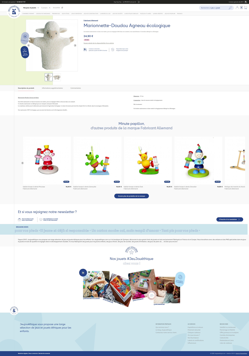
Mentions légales (23, 353)
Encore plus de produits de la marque (131, 196)
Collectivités (224, 338)
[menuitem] (49, 77)
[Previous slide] (28, 45)
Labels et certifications (196, 340)
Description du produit (26, 88)
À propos (44, 8)
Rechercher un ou (210, 7)
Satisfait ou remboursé (228, 327)
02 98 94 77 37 (21, 2)
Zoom (28, 21)
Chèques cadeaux (194, 332)
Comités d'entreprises (227, 335)
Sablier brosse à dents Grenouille (84, 187)
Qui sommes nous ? (162, 327)
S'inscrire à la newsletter (228, 219)
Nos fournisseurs (193, 338)
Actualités (56, 8)
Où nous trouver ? (194, 335)
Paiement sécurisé (194, 330)
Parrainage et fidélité (227, 330)
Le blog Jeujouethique (164, 330)
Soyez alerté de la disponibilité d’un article (99, 43)
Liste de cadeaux (226, 343)
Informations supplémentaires (52, 88)
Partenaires (224, 340)
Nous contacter (33, 353)
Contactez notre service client (166, 332)
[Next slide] (75, 45)
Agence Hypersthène (241, 353)
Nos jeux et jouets (29, 8)
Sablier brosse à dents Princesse (34, 187)
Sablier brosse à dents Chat (133, 187)
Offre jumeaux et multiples (229, 332)
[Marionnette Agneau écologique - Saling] (47, 160)
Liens (232, 340)
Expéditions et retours (195, 327)
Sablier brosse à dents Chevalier (185, 187)
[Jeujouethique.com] (14, 18)
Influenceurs (192, 343)
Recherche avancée (44, 353)
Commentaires (76, 88)
